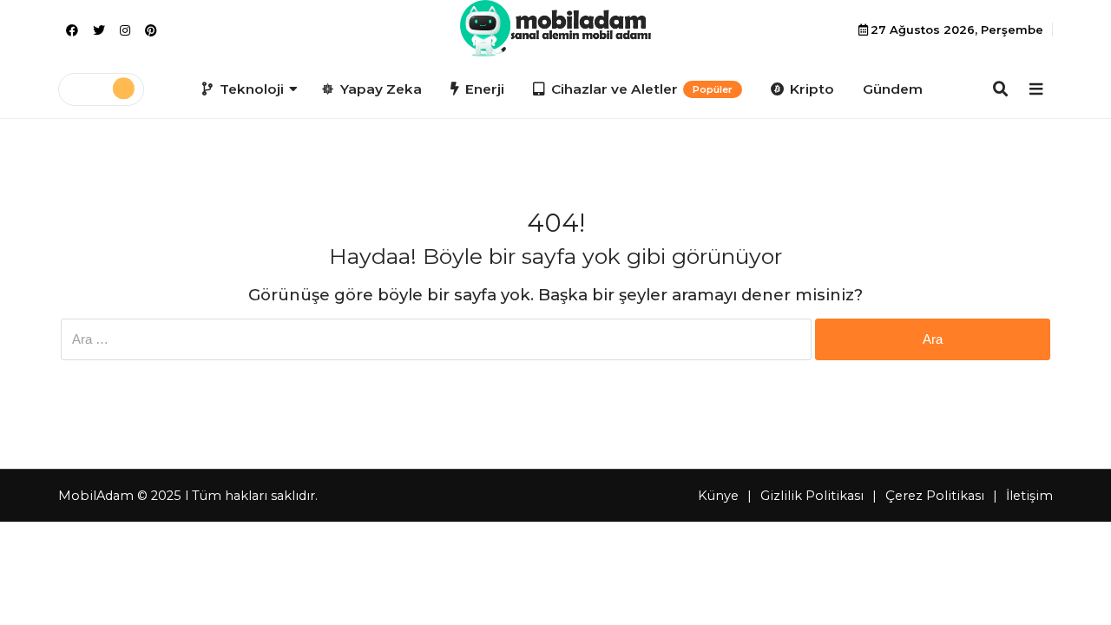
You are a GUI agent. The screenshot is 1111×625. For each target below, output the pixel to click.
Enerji (484, 89)
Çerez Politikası (934, 495)
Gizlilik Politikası (812, 495)
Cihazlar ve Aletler (642, 89)
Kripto (812, 89)
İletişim (1029, 495)
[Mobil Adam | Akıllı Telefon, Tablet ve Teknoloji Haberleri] (555, 28)
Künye (718, 495)
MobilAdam (96, 495)
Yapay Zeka (381, 89)
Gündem (893, 89)
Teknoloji (252, 89)
